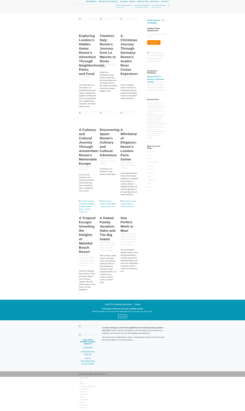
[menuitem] (91, 1)
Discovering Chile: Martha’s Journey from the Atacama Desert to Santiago (156, 111)
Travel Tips (104, 248)
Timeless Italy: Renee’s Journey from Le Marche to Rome (108, 48)
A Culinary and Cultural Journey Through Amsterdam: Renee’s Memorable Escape (89, 146)
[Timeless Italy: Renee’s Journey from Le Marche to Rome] (108, 25)
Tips (148, 155)
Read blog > (161, 90)
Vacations (109, 250)
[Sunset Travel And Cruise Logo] (88, 326)
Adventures (83, 255)
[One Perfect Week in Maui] (129, 207)
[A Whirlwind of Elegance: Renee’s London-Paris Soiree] (129, 119)
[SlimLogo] (84, 8)
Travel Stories (109, 245)
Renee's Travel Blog (128, 239)
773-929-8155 (88, 347)
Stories (149, 158)
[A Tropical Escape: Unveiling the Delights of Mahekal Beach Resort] (87, 207)
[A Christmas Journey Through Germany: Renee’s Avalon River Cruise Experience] (129, 25)
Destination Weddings (153, 162)
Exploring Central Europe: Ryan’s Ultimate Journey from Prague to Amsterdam (155, 127)
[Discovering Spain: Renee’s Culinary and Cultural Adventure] (108, 119)
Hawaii (102, 242)
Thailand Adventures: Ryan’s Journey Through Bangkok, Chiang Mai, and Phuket (155, 119)
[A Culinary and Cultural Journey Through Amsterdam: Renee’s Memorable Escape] (87, 119)
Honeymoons (150, 165)
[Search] (168, 8)
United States (151, 180)
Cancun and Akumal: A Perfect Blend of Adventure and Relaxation (155, 135)
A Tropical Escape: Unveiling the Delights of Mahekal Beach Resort (87, 235)
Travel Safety (151, 151)
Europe (82, 77)
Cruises (149, 190)
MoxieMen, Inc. (103, 374)
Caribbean (83, 258)
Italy (101, 64)
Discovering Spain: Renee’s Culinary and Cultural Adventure (109, 142)
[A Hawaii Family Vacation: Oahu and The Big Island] (108, 207)
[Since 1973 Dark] (88, 335)
